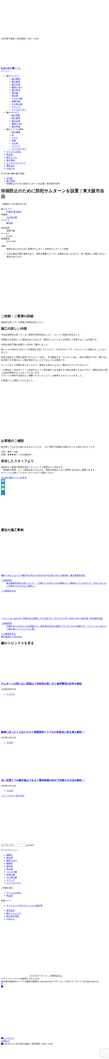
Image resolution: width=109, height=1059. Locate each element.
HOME (9, 178)
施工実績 (10, 160)
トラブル (10, 694)
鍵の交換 (16, 84)
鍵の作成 (16, 90)
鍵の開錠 (16, 79)
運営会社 (10, 166)
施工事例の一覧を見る (11, 637)
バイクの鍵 (17, 98)
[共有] (54, 493)
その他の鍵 (17, 104)
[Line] (54, 489)
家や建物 (16, 132)
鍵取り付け (17, 87)
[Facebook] (54, 481)
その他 (15, 143)
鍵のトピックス (13, 913)
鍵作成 (9, 866)
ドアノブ (16, 107)
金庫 (14, 140)
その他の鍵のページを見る (14, 477)
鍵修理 (9, 863)
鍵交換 (9, 223)
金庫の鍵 (16, 101)
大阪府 (9, 212)
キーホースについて (16, 163)
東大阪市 (17, 212)
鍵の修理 (16, 81)
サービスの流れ (13, 152)
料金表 (9, 154)
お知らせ (10, 168)
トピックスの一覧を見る (12, 796)
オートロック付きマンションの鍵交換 (24, 905)
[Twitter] (54, 485)
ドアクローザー (19, 109)
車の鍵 (15, 95)
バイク (15, 138)
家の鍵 (15, 93)
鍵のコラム (11, 157)
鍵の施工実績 (12, 916)
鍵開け (9, 855)
